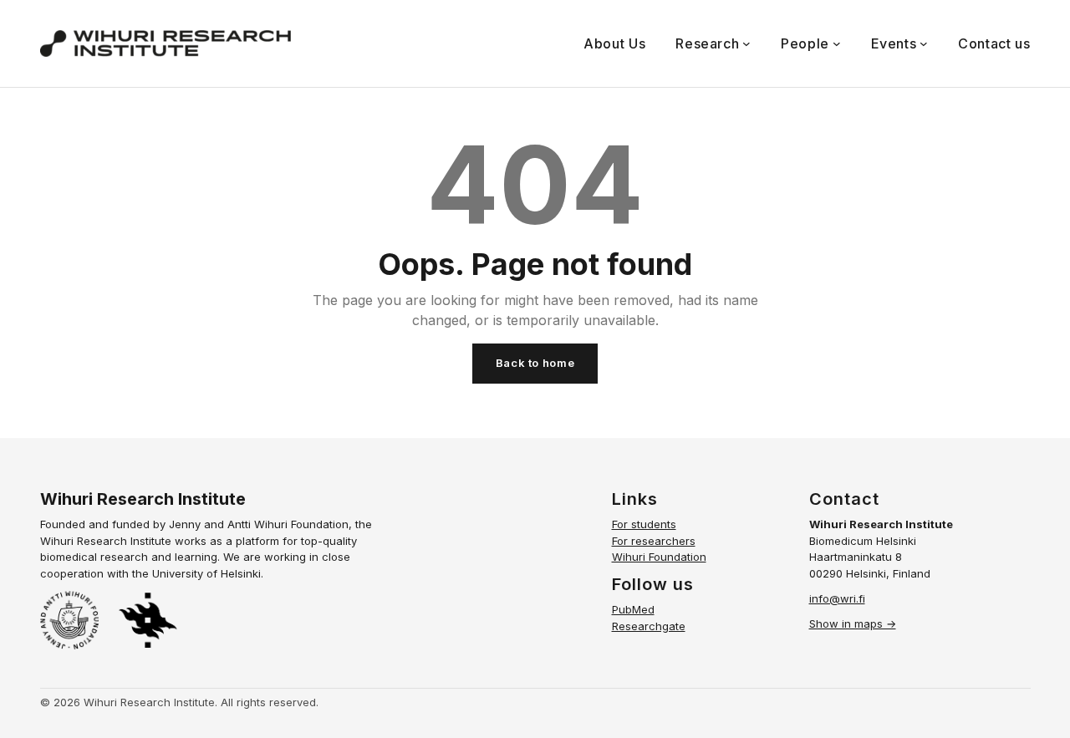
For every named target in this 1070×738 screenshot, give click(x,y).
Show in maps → (852, 623)
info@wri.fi (837, 598)
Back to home (535, 362)
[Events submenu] (924, 43)
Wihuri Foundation (659, 556)
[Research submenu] (746, 43)
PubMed (633, 609)
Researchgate (648, 626)
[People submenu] (837, 43)
